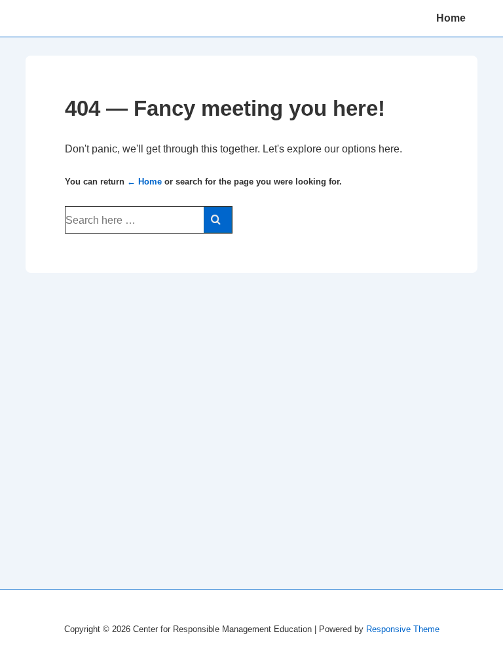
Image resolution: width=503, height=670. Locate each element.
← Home (144, 181)
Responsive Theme (402, 629)
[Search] (218, 220)
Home (451, 18)
